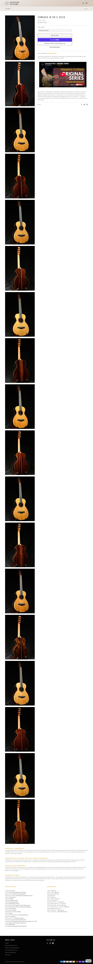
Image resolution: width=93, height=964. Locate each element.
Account (86, 8)
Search (7, 943)
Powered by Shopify (20, 961)
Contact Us (8, 954)
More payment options (55, 47)
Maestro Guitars (12, 961)
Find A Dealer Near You (11, 950)
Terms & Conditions (10, 952)
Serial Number (41, 27)
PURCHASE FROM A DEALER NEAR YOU (54, 43)
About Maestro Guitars (11, 945)
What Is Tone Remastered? (12, 947)
